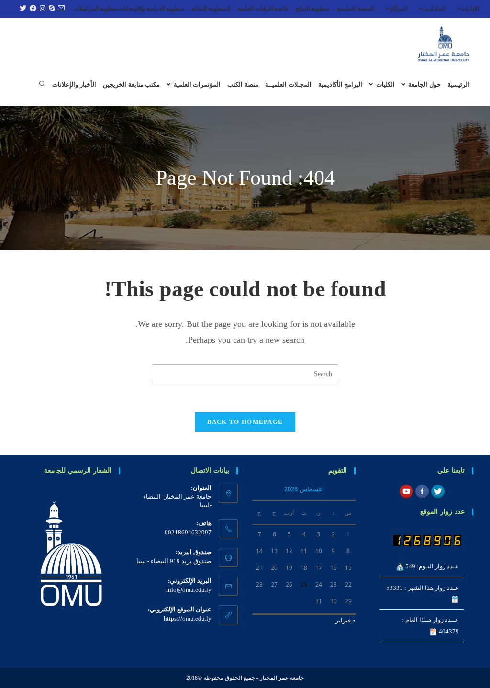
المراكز (398, 8)
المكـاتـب (434, 8)
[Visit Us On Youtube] (406, 490)
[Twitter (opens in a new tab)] (22, 8)
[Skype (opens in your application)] (50, 8)
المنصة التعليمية (355, 8)
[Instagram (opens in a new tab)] (41, 8)
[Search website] (42, 84)
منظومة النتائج (312, 8)
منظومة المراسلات (96, 8)
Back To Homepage (245, 421)
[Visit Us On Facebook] (422, 490)
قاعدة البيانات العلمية (262, 8)
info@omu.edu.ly (189, 589)
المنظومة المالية (210, 8)
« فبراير (345, 620)
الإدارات (470, 8)
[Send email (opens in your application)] (60, 8)
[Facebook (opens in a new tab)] (32, 8)
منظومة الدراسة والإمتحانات (151, 8)
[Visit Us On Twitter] (437, 490)
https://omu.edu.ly (188, 618)
